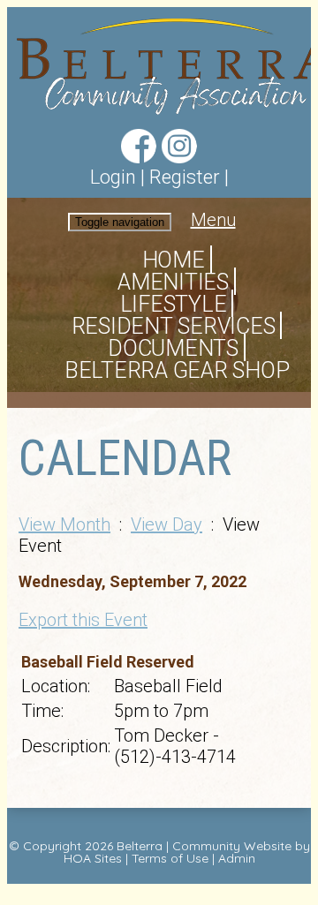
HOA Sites (93, 858)
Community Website (232, 846)
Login (113, 177)
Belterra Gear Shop (177, 370)
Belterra (140, 846)
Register (184, 177)
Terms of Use (170, 858)
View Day (166, 524)
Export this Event (83, 619)
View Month (64, 524)
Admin (236, 858)
